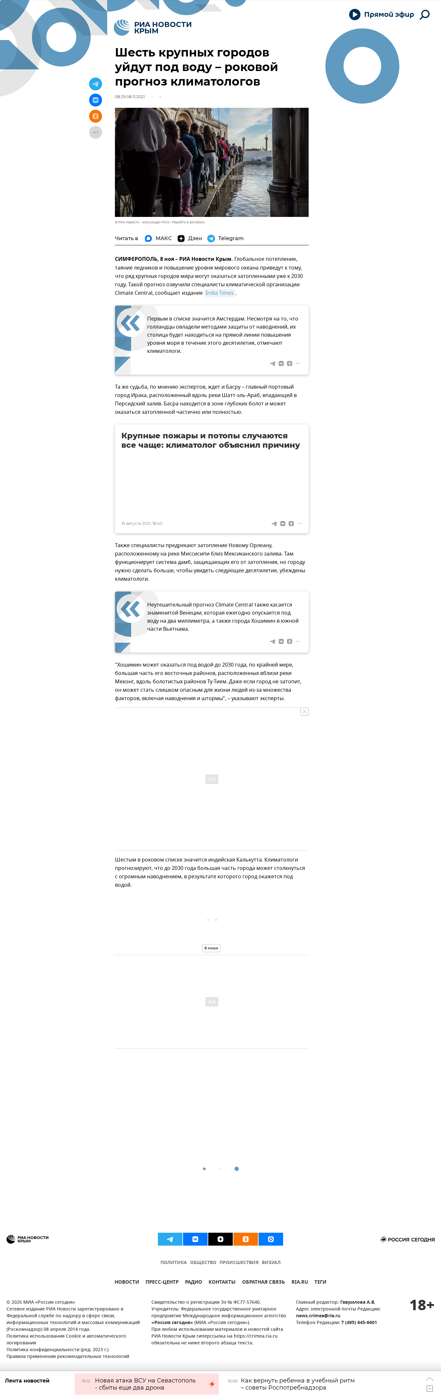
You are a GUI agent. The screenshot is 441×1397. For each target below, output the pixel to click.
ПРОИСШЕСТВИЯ (239, 1263)
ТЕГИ (320, 1283)
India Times (220, 293)
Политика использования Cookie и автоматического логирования (66, 1340)
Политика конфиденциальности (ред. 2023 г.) (57, 1350)
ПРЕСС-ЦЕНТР (162, 1283)
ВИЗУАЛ (271, 1263)
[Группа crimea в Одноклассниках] (245, 1239)
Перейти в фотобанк (188, 222)
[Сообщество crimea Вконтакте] (195, 1239)
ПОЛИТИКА (173, 1263)
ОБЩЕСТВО (203, 1263)
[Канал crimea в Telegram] (170, 1239)
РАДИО (193, 1283)
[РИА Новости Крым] (152, 27)
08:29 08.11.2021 (130, 96)
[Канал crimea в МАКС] (271, 1239)
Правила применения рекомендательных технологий (67, 1357)
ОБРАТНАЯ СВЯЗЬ (263, 1283)
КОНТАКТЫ (222, 1283)
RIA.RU (300, 1283)
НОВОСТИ (127, 1283)
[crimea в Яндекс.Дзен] (220, 1239)
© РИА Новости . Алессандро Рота (142, 222)
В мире (211, 948)
